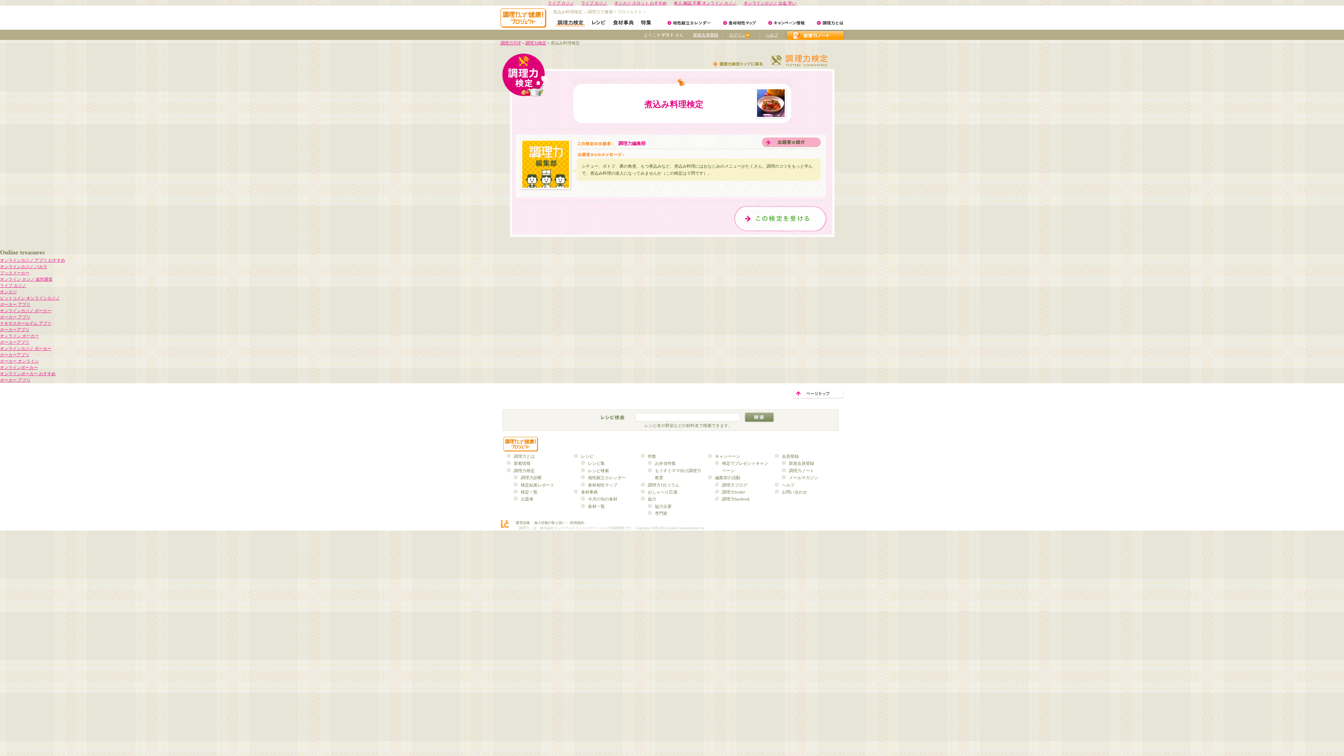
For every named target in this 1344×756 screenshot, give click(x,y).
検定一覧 (529, 492)
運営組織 (523, 523)
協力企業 (663, 506)
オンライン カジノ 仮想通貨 (26, 279)
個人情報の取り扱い (550, 523)
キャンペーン (727, 456)
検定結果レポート (537, 485)
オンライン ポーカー (19, 336)
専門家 (661, 513)
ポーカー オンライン (19, 361)
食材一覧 (596, 506)
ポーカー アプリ (15, 304)
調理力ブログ (734, 485)
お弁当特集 (665, 463)
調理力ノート (801, 470)
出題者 (527, 499)
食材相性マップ (602, 485)
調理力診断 (531, 477)
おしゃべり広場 (662, 492)
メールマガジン (803, 477)
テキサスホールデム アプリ (25, 323)
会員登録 (790, 456)
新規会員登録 (705, 35)
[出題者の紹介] (791, 142)
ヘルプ (771, 35)
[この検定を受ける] (780, 218)
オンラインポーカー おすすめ (28, 373)
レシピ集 (596, 463)
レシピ (587, 456)
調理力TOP (510, 43)
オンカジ (8, 291)
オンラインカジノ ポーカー (25, 310)
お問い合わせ (794, 492)
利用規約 (577, 523)
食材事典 (589, 492)
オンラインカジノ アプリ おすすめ (32, 260)
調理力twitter (733, 492)
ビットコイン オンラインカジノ (30, 298)
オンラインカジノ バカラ (23, 266)
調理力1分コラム (663, 485)
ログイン (737, 35)
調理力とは (524, 456)
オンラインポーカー (19, 367)
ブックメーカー (14, 273)
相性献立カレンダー (607, 477)
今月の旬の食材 (602, 499)
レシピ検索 (598, 470)
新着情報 (522, 463)
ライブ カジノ (13, 285)
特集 (652, 456)
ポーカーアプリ (14, 329)
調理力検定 (535, 43)
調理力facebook (736, 499)
